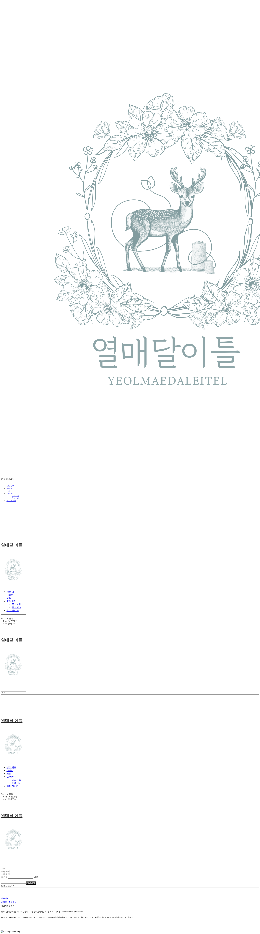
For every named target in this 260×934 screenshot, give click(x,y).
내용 (36, 877)
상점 (8, 491)
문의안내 (15, 498)
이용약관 (5, 898)
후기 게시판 (11, 501)
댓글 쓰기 (31, 883)
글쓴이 (4, 877)
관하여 (9, 488)
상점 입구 (10, 486)
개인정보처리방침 (8, 902)
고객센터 (10, 493)
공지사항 (15, 496)
